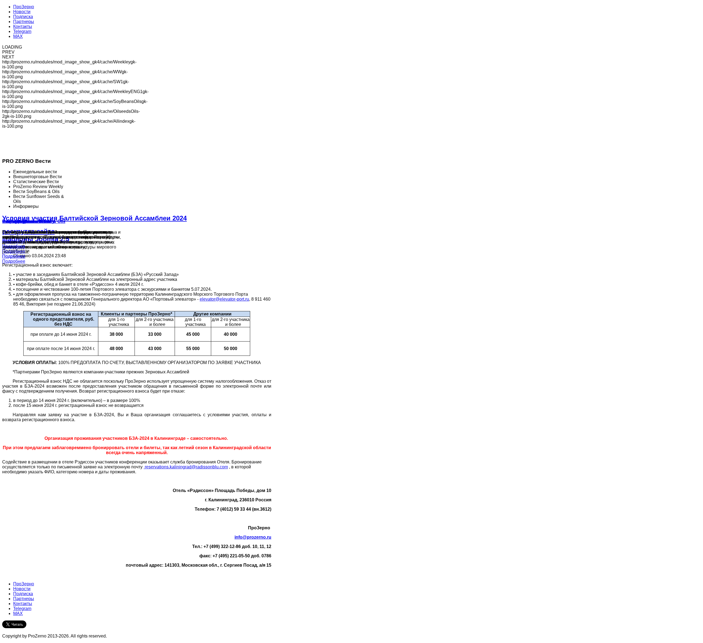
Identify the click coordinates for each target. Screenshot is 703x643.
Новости (21, 588)
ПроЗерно (23, 584)
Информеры (16, 221)
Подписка (23, 593)
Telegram (22, 608)
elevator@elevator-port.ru (224, 299)
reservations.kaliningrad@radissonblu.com (186, 467)
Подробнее (13, 261)
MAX (18, 613)
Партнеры (23, 598)
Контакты (22, 603)
